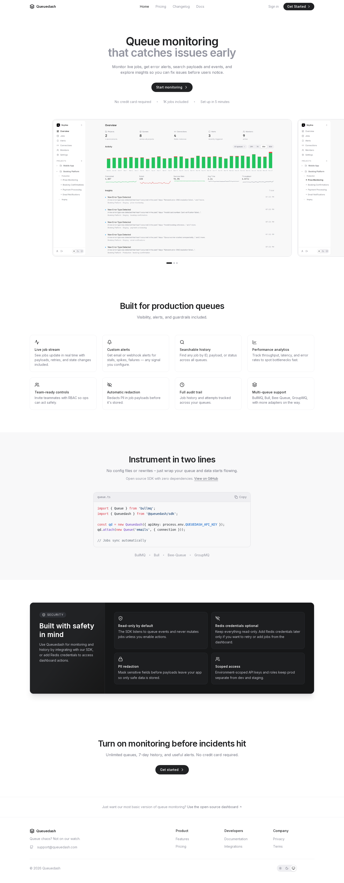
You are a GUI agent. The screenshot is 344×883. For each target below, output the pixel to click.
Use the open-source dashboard (212, 807)
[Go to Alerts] (177, 263)
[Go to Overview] (169, 263)
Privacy (279, 839)
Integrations (233, 846)
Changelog (181, 6)
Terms (278, 846)
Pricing (161, 6)
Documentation (236, 839)
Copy (243, 497)
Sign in (273, 6)
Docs (200, 6)
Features (182, 839)
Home (144, 6)
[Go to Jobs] (174, 263)
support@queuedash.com (57, 847)
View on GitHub (206, 478)
